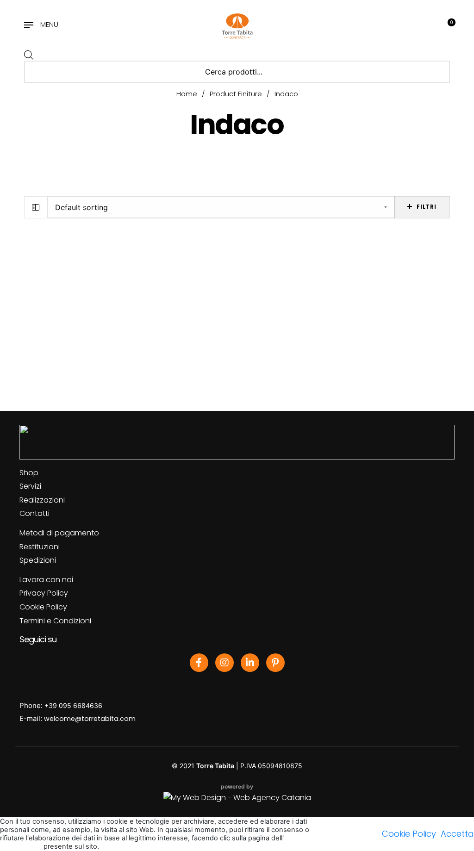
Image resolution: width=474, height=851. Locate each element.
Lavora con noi (46, 579)
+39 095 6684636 (73, 705)
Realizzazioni (42, 500)
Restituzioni (39, 546)
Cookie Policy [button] (409, 833)
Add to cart (55, 350)
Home (186, 94)
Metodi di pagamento (59, 533)
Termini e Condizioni (55, 620)
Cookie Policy (43, 607)
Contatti (34, 513)
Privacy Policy (43, 593)
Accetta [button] (457, 833)
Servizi (30, 486)
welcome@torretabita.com (90, 718)
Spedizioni (37, 560)
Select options (205, 350)
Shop (28, 472)
